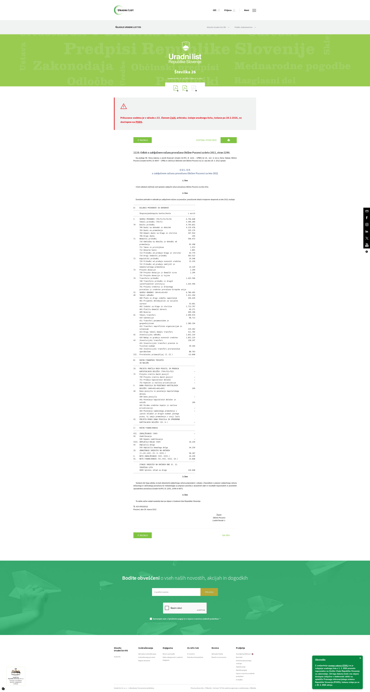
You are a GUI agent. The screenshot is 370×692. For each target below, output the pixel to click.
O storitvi (191, 654)
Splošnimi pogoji (175, 618)
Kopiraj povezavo (206, 140)
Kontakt (239, 657)
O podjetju (240, 654)
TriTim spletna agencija (228, 688)
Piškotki (208, 688)
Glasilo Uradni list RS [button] (216, 27)
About (248, 654)
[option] (185, 71)
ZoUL (173, 117)
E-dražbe (239, 680)
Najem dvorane (144, 660)
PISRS (139, 122)
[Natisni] (229, 140)
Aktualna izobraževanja (147, 654)
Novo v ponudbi (169, 654)
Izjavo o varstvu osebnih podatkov (203, 618)
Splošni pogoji (241, 670)
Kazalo (143, 140)
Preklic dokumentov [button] (244, 27)
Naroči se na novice (219, 657)
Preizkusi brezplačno (195, 657)
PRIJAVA (209, 592)
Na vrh (226, 535)
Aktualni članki (217, 654)
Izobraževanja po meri (146, 657)
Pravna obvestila (197, 688)
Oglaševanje (241, 667)
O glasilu (117, 657)
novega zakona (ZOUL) (338, 666)
